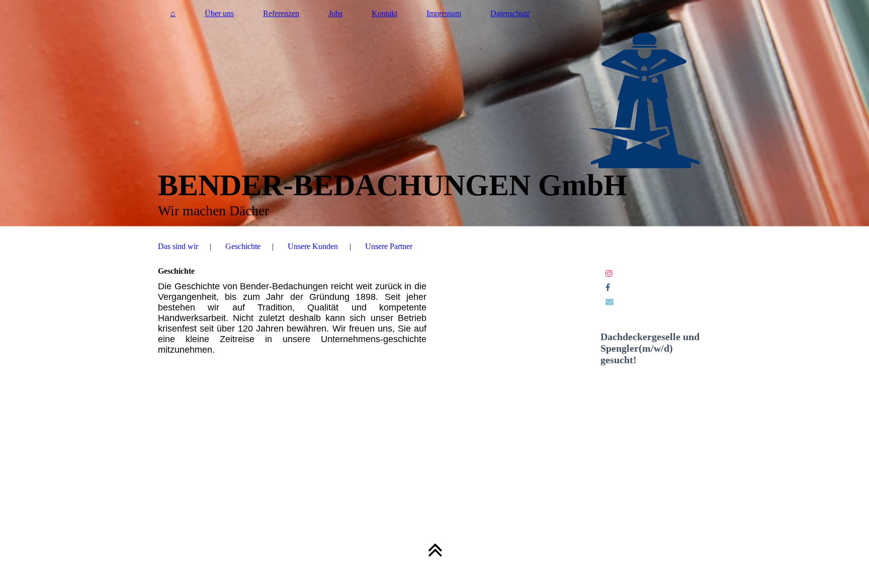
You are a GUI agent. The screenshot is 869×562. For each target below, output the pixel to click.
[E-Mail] (609, 301)
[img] (434, 113)
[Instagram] (609, 273)
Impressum (443, 13)
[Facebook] (607, 287)
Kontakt (384, 13)
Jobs (335, 13)
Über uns (219, 13)
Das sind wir (178, 246)
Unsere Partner (388, 246)
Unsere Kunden (313, 246)
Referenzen (281, 13)
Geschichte (242, 246)
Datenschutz (510, 13)
